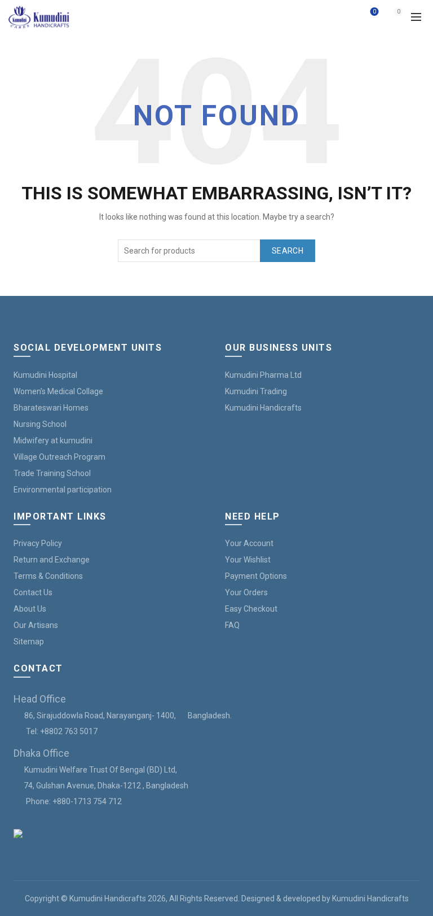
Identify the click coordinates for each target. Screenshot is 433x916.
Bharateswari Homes (51, 407)
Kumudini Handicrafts (263, 407)
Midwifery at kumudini (53, 440)
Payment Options (256, 576)
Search (287, 250)
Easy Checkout (251, 608)
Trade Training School (52, 473)
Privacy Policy (38, 543)
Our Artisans (36, 625)
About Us (30, 608)
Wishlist (374, 11)
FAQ (232, 625)
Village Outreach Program (59, 456)
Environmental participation (63, 489)
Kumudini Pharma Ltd (263, 375)
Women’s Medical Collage (58, 391)
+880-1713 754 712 (87, 801)
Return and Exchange (52, 559)
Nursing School (40, 424)
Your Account (249, 543)
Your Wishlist (248, 559)
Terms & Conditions (48, 576)
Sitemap (29, 641)
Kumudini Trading (256, 391)
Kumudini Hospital (45, 375)
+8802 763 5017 (69, 731)
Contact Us (33, 592)
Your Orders (246, 592)
